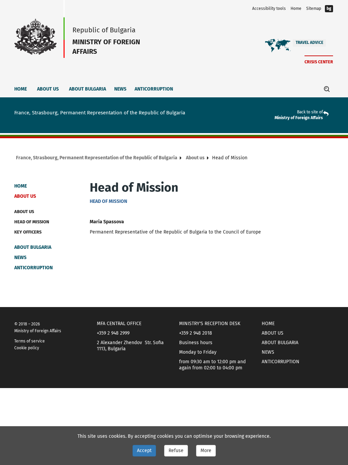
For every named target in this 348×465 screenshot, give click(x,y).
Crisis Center (318, 61)
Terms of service (29, 341)
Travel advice (309, 42)
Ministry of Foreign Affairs (299, 117)
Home (296, 8)
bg (329, 8)
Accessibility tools (269, 8)
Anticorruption (154, 89)
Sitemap (313, 8)
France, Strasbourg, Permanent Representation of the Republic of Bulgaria (96, 158)
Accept (144, 450)
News (120, 89)
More (206, 450)
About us (48, 89)
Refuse (176, 450)
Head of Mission (31, 221)
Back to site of (310, 112)
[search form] (327, 88)
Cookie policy (26, 348)
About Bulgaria (87, 89)
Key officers (27, 232)
